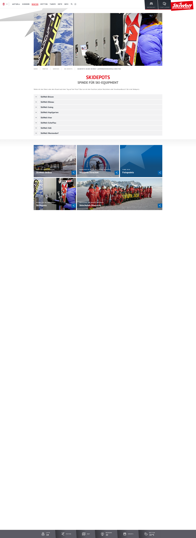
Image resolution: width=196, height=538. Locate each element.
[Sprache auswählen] (5, 4)
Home (36, 69)
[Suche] (71, 4)
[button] (74, 172)
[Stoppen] (159, 62)
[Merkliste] (75, 4)
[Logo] (182, 6)
